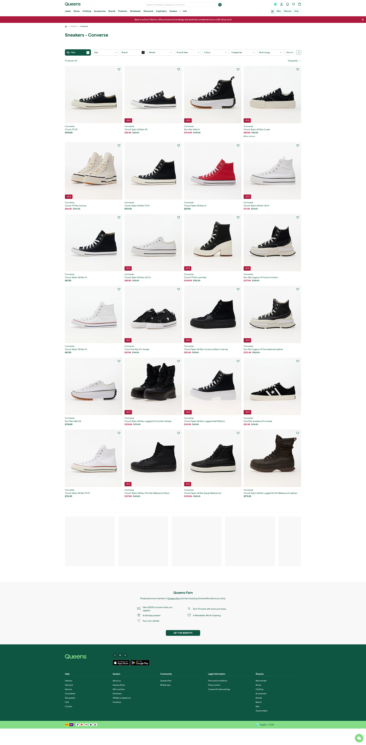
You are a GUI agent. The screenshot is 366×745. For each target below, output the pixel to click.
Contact (68, 706)
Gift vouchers (119, 689)
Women (288, 11)
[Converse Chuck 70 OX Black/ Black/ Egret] (93, 94)
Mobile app (165, 685)
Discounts (148, 11)
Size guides (70, 698)
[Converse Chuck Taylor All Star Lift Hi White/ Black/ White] (272, 171)
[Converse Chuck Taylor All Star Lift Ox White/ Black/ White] (153, 242)
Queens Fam (174, 598)
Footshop (117, 702)
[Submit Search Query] (220, 4)
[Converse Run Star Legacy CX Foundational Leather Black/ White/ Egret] (272, 314)
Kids (296, 11)
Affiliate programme (122, 698)
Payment (69, 685)
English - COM (267, 724)
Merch (259, 702)
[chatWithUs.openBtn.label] (359, 738)
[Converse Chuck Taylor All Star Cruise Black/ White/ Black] (272, 94)
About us (117, 681)
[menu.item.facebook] (115, 655)
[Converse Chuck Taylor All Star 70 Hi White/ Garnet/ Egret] (93, 458)
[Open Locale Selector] (275, 4)
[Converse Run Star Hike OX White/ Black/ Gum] (93, 386)
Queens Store (119, 685)
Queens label (261, 711)
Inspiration (161, 11)
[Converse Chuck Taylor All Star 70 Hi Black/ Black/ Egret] (153, 171)
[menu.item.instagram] (120, 655)
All (272, 11)
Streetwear (135, 11)
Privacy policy (214, 685)
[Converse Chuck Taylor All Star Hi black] (93, 242)
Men (279, 11)
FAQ (67, 702)
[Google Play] (140, 663)
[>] (299, 52)
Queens (173, 11)
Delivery (68, 681)
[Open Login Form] (281, 4)
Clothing (86, 11)
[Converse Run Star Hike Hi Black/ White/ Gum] (213, 94)
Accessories (100, 11)
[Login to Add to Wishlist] (119, 69)
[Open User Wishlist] (293, 4)
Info (185, 11)
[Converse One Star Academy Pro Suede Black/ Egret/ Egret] (272, 386)
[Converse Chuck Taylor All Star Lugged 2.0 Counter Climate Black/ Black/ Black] (153, 386)
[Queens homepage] (72, 4)
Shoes (77, 11)
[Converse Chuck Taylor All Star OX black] (153, 94)
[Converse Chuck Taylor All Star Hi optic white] (93, 314)
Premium (122, 11)
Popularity (293, 60)
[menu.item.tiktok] (125, 655)
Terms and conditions (217, 681)
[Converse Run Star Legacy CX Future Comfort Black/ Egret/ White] (272, 242)
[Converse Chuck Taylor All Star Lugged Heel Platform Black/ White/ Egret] (213, 386)
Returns (68, 689)
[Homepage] (87, 656)
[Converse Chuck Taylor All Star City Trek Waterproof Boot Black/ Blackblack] (153, 458)
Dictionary (117, 693)
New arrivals (261, 681)
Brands (112, 11)
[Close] (362, 19)
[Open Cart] (299, 4)
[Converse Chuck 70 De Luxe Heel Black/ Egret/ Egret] (213, 242)
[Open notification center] (287, 4)
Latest (68, 11)
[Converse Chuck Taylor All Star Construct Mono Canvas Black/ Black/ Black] (213, 314)
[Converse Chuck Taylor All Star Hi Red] (213, 171)
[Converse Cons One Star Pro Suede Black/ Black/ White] (153, 314)
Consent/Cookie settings (219, 689)
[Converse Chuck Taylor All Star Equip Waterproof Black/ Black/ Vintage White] (213, 458)
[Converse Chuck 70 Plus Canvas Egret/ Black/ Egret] (93, 171)
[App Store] (121, 663)
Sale (257, 706)
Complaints (70, 693)
